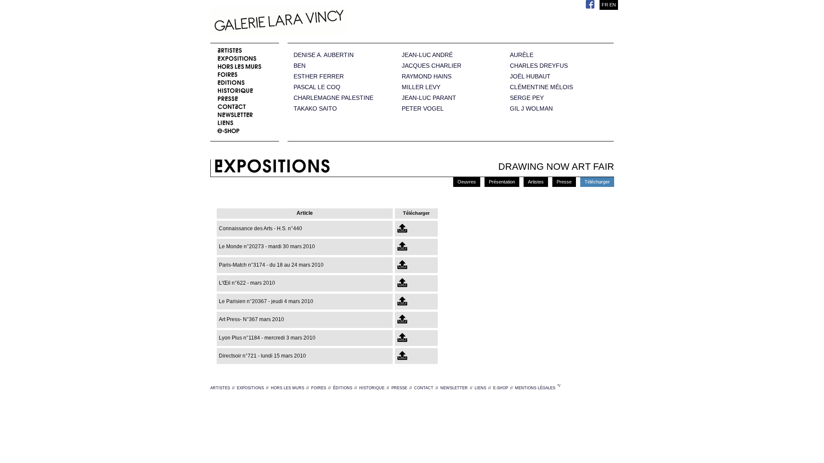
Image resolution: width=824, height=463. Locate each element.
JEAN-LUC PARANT (429, 98)
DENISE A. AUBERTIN (324, 55)
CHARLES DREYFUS (539, 66)
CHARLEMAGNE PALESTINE (333, 98)
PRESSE (399, 388)
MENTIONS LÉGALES (535, 388)
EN (612, 4)
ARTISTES (220, 388)
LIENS (480, 388)
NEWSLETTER (454, 388)
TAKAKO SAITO (315, 108)
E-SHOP (500, 388)
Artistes (536, 181)
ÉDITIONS (342, 388)
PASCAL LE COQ (317, 87)
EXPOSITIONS (250, 388)
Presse (564, 181)
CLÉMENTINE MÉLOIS (541, 87)
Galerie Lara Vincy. (321, 21)
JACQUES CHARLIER (431, 66)
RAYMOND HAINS (426, 76)
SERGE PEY (527, 98)
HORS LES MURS (287, 388)
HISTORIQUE (372, 388)
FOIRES (318, 388)
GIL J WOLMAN (531, 108)
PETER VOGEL (423, 108)
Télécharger (597, 181)
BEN (300, 66)
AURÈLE (521, 55)
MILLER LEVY (421, 87)
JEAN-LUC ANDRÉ (427, 55)
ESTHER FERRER (319, 76)
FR (605, 4)
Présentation (502, 181)
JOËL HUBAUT (530, 76)
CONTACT (423, 388)
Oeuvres (466, 181)
